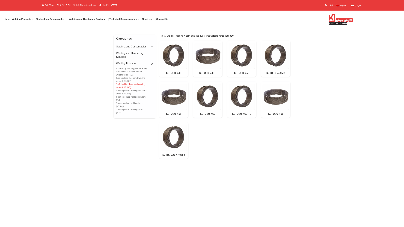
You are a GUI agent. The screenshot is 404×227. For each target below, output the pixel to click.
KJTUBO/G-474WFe (173, 154)
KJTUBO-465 (275, 113)
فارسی (358, 5)
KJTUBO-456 (173, 113)
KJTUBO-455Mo (275, 73)
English (343, 5)
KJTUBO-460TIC (241, 113)
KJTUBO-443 (173, 73)
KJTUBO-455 (241, 73)
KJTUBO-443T (207, 73)
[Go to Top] (399, 222)
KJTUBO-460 (207, 113)
